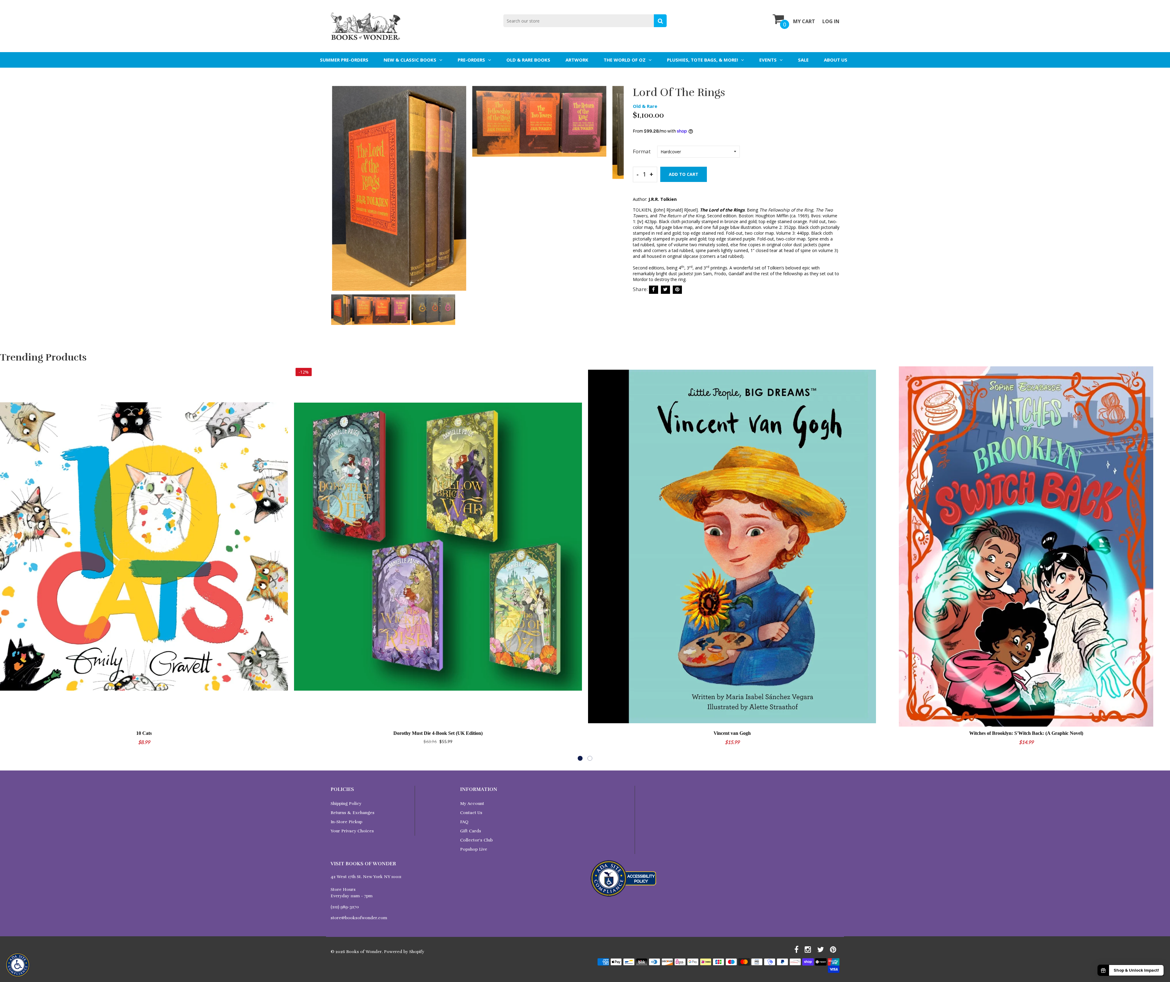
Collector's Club (476, 840)
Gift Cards (470, 831)
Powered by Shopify (404, 951)
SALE (803, 60)
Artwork (577, 60)
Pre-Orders (471, 60)
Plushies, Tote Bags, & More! (702, 60)
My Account (472, 803)
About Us (835, 60)
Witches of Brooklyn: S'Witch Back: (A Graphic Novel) (1026, 733)
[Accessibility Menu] (17, 965)
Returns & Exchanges (352, 812)
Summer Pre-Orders (344, 60)
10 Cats (144, 733)
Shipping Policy (346, 803)
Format (642, 151)
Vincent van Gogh (732, 733)
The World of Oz (625, 60)
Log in (830, 21)
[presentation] (337, 192)
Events (768, 60)
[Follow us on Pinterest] (677, 290)
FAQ (464, 821)
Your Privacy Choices (352, 831)
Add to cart (683, 174)
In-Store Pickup (346, 821)
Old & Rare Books (528, 60)
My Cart (804, 21)
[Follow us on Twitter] (665, 290)
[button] (580, 758)
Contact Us (471, 812)
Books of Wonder (364, 951)
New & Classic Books (410, 60)
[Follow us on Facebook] (653, 290)
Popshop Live (473, 849)
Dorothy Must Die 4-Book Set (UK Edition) (438, 733)
